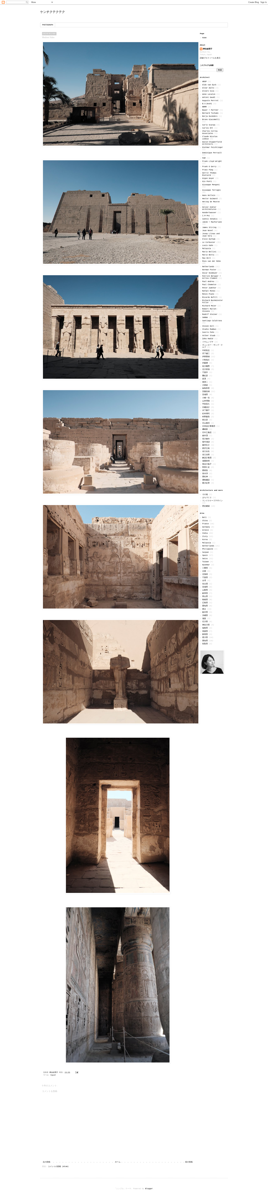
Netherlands (208, 267)
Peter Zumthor (209, 288)
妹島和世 (206, 388)
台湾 (204, 581)
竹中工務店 (207, 433)
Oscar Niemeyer (209, 273)
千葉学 (205, 372)
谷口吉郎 (206, 455)
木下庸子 (206, 410)
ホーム (118, 1162)
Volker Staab (208, 336)
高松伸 (205, 477)
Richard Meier (209, 306)
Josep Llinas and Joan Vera (211, 235)
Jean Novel (207, 231)
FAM (203, 158)
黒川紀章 (206, 483)
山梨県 (205, 590)
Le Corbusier (208, 242)
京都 (204, 571)
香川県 (205, 637)
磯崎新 (205, 429)
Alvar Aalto (208, 88)
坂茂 (204, 379)
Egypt (53, 1075)
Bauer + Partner (210, 110)
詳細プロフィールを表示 (210, 58)
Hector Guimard (209, 199)
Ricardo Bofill (209, 297)
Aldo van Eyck (209, 85)
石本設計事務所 (208, 426)
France (205, 524)
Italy (205, 536)
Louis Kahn (207, 245)
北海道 (205, 574)
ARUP (204, 82)
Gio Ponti (207, 181)
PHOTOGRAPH (47, 25)
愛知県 (205, 606)
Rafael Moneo (208, 291)
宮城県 (205, 395)
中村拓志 (206, 350)
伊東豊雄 (206, 357)
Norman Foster (209, 270)
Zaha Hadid (207, 339)
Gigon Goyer (208, 178)
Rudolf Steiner (209, 314)
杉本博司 (206, 414)
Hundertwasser (209, 213)
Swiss (205, 559)
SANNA (205, 317)
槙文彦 (205, 420)
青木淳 (205, 474)
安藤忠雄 (206, 391)
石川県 (205, 622)
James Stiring (209, 227)
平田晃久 (206, 404)
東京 (204, 609)
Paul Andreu (208, 281)
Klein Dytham (208, 239)
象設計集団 (207, 458)
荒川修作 (206, 439)
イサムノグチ (207, 342)
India (205, 533)
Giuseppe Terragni (211, 190)
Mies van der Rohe (211, 261)
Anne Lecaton (208, 94)
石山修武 (206, 423)
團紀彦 (205, 376)
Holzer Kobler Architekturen (209, 208)
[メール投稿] (77, 1072)
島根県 (205, 600)
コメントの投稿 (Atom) (58, 1166)
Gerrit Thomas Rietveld (209, 174)
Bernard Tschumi (210, 113)
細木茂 (205, 436)
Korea (205, 540)
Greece (205, 530)
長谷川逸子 (207, 464)
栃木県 (205, 612)
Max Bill (206, 258)
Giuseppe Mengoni (211, 185)
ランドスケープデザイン (212, 501)
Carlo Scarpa (208, 125)
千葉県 (205, 577)
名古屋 (205, 584)
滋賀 (204, 619)
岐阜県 (205, 593)
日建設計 (206, 407)
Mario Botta (208, 255)
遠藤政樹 (206, 461)
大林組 (205, 385)
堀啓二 (205, 382)
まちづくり (207, 498)
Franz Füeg (207, 170)
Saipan (205, 552)
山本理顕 (206, 401)
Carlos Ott (207, 128)
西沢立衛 (206, 448)
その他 (205, 494)
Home (204, 38)
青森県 (205, 631)
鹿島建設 (206, 480)
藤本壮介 (206, 445)
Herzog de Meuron (211, 202)
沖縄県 (205, 615)
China (205, 521)
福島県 (205, 628)
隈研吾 (205, 470)
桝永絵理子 (207, 49)
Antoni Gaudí (208, 97)
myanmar (206, 565)
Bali (204, 517)
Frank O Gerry (209, 167)
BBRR (204, 107)
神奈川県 (206, 625)
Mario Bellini (209, 252)
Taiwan (205, 562)
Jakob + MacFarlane (212, 222)
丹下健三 (206, 354)
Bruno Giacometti (211, 119)
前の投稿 (189, 1162)
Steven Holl (208, 326)
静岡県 (205, 634)
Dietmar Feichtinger (212, 147)
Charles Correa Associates (209, 132)
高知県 (205, 641)
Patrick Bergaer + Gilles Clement (211, 277)
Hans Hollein (208, 195)
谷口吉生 (206, 451)
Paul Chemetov (209, 285)
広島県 (205, 603)
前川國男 (206, 366)
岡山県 (205, 596)
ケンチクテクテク (52, 12)
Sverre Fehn (208, 332)
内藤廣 (205, 363)
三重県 (205, 568)
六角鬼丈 (206, 360)
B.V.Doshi (207, 104)
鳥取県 (205, 644)
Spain (205, 555)
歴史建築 (206, 506)
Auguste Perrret (210, 101)
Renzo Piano (208, 294)
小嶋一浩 (206, 398)
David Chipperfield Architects (212, 143)
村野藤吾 (206, 417)
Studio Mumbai (209, 329)
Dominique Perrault (212, 153)
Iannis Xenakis (209, 219)
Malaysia (206, 249)
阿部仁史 (206, 467)
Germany (206, 527)
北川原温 (206, 369)
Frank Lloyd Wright (212, 161)
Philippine (207, 549)
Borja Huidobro (209, 116)
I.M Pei (206, 216)
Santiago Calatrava (212, 321)
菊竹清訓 (206, 442)
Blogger (149, 1189)
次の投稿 (46, 1162)
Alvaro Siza (208, 91)
